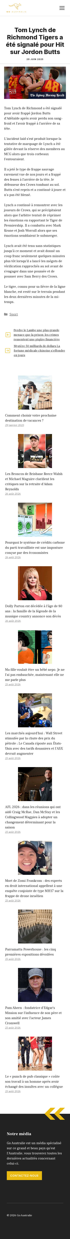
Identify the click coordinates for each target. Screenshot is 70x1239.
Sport (14, 314)
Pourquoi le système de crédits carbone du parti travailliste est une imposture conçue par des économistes (35, 547)
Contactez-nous (24, 1175)
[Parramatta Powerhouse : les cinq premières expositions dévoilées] (35, 941)
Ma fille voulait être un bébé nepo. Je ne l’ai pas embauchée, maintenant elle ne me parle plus (35, 675)
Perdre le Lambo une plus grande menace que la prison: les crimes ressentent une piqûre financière (37, 334)
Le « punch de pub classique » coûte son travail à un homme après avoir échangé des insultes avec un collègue (34, 1081)
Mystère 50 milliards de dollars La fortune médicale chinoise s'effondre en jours (39, 350)
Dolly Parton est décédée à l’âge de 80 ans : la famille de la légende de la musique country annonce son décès (33, 611)
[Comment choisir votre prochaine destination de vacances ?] (35, 407)
